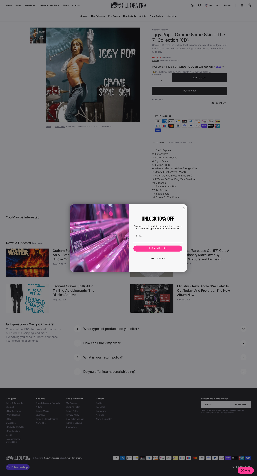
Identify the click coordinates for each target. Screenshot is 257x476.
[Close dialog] (184, 207)
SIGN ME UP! (158, 248)
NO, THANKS (158, 258)
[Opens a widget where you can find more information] (245, 470)
